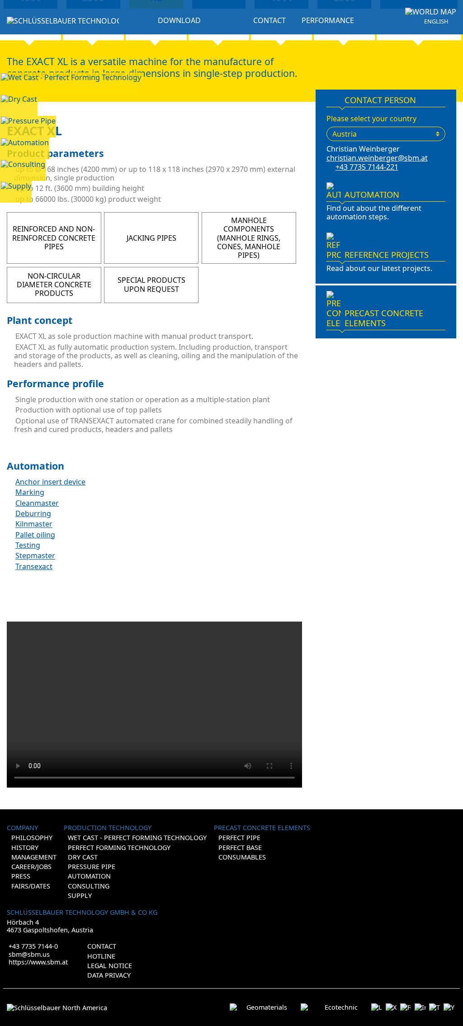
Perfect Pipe (239, 837)
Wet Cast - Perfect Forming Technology (137, 837)
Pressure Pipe (91, 866)
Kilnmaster (33, 524)
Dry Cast (83, 857)
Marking (29, 492)
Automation (89, 876)
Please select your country (371, 118)
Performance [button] (328, 20)
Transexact (33, 566)
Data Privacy (109, 975)
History (24, 847)
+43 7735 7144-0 (33, 946)
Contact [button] (269, 20)
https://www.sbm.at (38, 962)
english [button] (436, 21)
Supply (80, 895)
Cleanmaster (37, 503)
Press (20, 876)
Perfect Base (240, 847)
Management (34, 857)
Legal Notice (109, 965)
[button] (430, 12)
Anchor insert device (50, 482)
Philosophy (31, 837)
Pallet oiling (35, 535)
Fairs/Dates (30, 886)
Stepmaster (35, 556)
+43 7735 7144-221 (366, 167)
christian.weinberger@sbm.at (377, 158)
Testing (27, 545)
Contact (101, 946)
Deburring (33, 513)
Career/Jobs (31, 866)
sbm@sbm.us (29, 954)
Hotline (101, 956)
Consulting (88, 886)
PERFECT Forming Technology (119, 847)
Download (179, 20)
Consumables (242, 857)
